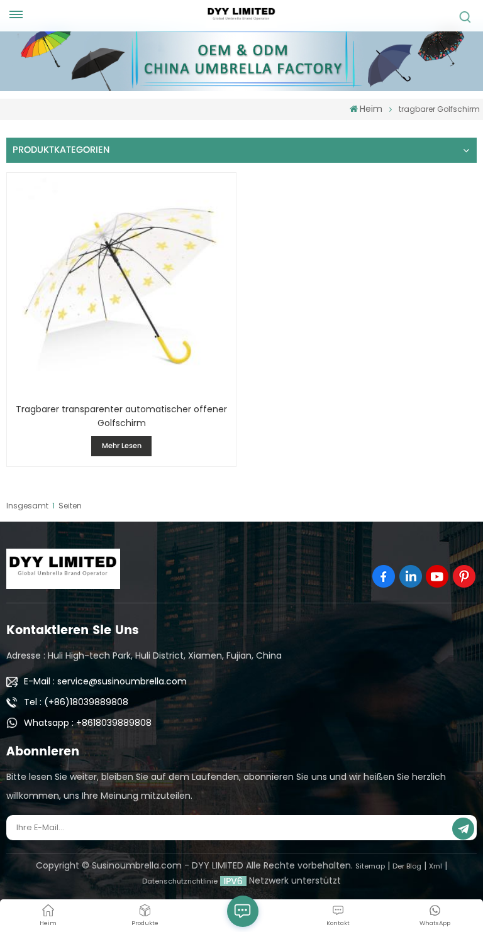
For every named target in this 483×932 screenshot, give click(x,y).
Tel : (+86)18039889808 (76, 702)
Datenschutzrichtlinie (180, 881)
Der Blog (406, 866)
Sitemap (370, 866)
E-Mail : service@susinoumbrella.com (105, 681)
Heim (371, 108)
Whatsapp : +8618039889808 (88, 722)
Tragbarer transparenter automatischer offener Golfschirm (121, 416)
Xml (435, 866)
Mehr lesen (122, 446)
